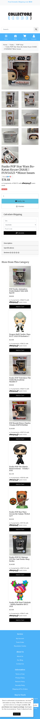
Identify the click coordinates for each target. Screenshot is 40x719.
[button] (20, 206)
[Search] (36, 29)
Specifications (9, 248)
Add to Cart (20, 307)
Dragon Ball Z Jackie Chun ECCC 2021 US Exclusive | (19, 335)
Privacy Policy (20, 678)
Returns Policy (20, 681)
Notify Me (21, 201)
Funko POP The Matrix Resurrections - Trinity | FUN (19, 469)
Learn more (23, 302)
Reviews (7, 252)
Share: (4, 176)
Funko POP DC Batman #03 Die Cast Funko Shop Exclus (19, 559)
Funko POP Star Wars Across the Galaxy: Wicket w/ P (19, 514)
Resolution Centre (20, 646)
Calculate (20, 233)
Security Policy (20, 685)
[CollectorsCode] (20, 16)
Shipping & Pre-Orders (20, 689)
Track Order (20, 642)
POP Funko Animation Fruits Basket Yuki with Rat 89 (18, 291)
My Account (20, 638)
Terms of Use (20, 674)
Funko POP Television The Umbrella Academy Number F (20, 380)
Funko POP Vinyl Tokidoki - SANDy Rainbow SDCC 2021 (20, 604)
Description (8, 243)
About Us (20, 656)
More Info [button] (17, 714)
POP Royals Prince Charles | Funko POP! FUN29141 (19, 424)
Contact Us (20, 664)
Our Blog (20, 660)
